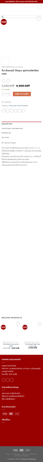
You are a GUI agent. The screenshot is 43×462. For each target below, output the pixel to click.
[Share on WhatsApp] (4, 110)
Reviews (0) (6, 133)
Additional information (12, 128)
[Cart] (39, 7)
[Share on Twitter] (11, 110)
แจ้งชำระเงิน (33, 454)
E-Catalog (16, 454)
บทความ (24, 454)
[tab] (21, 124)
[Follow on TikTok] (7, 380)
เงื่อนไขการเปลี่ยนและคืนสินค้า (13, 396)
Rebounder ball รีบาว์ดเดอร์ (12, 67)
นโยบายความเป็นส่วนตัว (11, 393)
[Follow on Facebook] (4, 380)
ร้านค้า (8, 454)
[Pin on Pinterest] (19, 110)
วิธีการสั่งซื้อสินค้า (8, 399)
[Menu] (3, 7)
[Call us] (11, 380)
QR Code (5, 137)
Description (7, 124)
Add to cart (22, 94)
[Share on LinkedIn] (23, 110)
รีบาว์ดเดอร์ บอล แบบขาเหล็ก (11, 345)
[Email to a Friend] (15, 110)
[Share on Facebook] (7, 110)
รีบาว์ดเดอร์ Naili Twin (32, 344)
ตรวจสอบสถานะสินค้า (22, 456)
